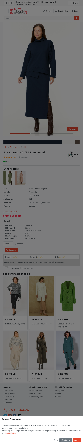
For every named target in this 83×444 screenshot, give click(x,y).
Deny (56, 440)
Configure (66, 440)
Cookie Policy (10, 433)
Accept (77, 440)
